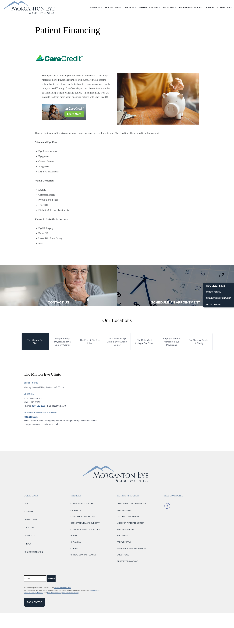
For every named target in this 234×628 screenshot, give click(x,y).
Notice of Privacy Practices (33, 593)
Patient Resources (189, 7)
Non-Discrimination (54, 593)
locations (29, 528)
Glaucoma (76, 542)
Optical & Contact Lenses (83, 555)
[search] (62, 578)
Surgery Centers (148, 7)
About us (28, 511)
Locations (168, 7)
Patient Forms (124, 510)
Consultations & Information (131, 503)
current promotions (127, 561)
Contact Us (223, 7)
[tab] (35, 341)
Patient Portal (124, 542)
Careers (209, 7)
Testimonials (123, 536)
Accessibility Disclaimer (70, 593)
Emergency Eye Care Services (131, 548)
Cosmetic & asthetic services (85, 529)
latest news (123, 555)
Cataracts (76, 510)
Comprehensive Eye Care (83, 503)
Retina (74, 536)
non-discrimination (33, 552)
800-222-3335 (94, 590)
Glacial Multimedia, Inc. (62, 588)
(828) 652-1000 (38, 406)
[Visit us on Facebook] (167, 505)
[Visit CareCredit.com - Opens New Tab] (64, 112)
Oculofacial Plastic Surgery (85, 523)
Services (129, 7)
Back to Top (34, 602)
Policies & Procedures (128, 517)
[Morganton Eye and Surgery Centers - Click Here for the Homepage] (28, 7)
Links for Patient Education (130, 523)
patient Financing (125, 529)
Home (26, 503)
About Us (95, 7)
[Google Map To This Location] (165, 399)
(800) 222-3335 (31, 417)
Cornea (74, 548)
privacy (27, 544)
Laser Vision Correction (83, 517)
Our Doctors (112, 7)
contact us (29, 536)
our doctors (30, 519)
